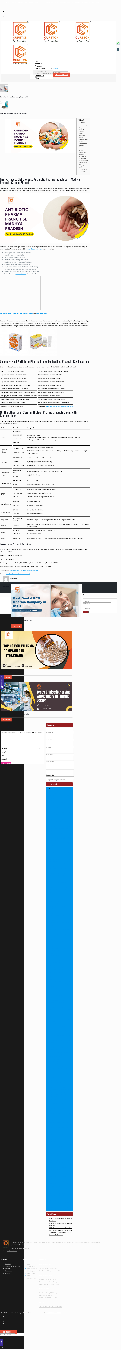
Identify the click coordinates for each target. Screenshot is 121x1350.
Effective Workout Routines (57, 868)
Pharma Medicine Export (56, 1007)
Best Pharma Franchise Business (59, 826)
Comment (4, 748)
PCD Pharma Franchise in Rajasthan (60, 981)
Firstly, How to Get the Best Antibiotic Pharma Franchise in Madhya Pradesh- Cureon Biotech (83, 134)
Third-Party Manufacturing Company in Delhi (59, 406)
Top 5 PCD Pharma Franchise (58, 1132)
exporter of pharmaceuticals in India (60, 878)
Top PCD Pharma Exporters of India (60, 1153)
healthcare (52, 880)
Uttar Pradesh (31, 1266)
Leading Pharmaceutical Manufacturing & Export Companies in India (60, 918)
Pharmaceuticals (54, 1059)
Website (3, 759)
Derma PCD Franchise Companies (59, 861)
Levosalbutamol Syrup (56, 927)
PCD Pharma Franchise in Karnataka (60, 979)
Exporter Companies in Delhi (58, 873)
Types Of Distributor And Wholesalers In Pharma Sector (15, 714)
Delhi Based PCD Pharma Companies (60, 859)
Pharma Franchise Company (58, 1005)
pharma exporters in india (57, 1003)
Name (3, 752)
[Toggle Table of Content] (86, 125)
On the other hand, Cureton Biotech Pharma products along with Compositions (83, 161)
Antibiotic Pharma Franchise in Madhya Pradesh (16, 313)
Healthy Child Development (57, 883)
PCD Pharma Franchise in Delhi (58, 977)
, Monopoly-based (20, 274)
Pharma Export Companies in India (60, 988)
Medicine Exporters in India (57, 955)
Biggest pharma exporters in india (59, 857)
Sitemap (55, 69)
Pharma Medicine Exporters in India (60, 1024)
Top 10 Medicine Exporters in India (60, 1092)
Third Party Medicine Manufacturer (60, 1078)
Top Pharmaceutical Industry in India (60, 1181)
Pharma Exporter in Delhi (57, 1000)
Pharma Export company (57, 995)
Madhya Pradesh (32, 1268)
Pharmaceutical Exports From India (60, 1040)
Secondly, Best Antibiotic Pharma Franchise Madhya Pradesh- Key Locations (83, 148)
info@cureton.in (12, 1251)
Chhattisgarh (31, 1271)
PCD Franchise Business (56, 960)
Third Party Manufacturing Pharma (60, 1066)
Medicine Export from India (57, 948)
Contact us (8, 1271)
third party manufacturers (57, 1061)
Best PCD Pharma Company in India (60, 819)
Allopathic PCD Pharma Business (61, 788)
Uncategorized (53, 1198)
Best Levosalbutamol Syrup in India (60, 812)
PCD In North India (55, 963)
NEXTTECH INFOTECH (53, 1313)
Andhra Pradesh (31, 1278)
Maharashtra (31, 1273)
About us (7, 1264)
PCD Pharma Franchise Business (59, 970)
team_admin (6, 586)
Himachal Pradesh (54, 885)
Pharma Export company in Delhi (59, 998)
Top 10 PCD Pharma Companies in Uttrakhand (12, 672)
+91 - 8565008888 (56, 1307)
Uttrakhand (52, 1200)
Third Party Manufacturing (57, 1064)
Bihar (28, 1264)
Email (3, 756)
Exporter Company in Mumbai (58, 876)
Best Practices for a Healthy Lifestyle (60, 838)
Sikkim (29, 1276)
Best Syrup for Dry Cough (57, 840)
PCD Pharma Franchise (34, 249)
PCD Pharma (53, 965)
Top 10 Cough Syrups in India (58, 1085)
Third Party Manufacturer (13, 1266)
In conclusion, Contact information (84, 170)
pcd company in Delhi (55, 958)
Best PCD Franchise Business (58, 814)
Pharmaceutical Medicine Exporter (59, 1052)
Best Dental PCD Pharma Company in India (21, 620)
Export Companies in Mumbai (58, 871)
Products (7, 1268)
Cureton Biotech (41, 313)
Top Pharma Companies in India (59, 1160)
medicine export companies (57, 944)
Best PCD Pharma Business (57, 817)
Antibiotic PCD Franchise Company (60, 796)
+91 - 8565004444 (44, 1307)
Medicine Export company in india (59, 946)
